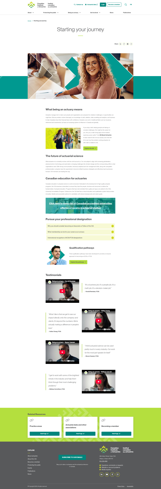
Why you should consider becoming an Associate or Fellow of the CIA (71, 226)
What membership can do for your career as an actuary (66, 232)
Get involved (94, 12)
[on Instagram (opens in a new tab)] (131, 43)
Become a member (114, 4)
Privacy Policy (120, 486)
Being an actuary (73, 12)
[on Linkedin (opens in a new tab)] (120, 43)
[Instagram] (118, 474)
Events (30, 468)
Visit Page (43, 433)
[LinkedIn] (101, 474)
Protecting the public (49, 12)
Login (103, 4)
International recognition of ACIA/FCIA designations (65, 238)
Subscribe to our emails (72, 457)
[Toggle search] (126, 4)
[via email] (127, 43)
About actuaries (33, 456)
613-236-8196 (103, 461)
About (29, 12)
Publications (127, 12)
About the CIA (32, 459)
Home (29, 21)
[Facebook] (112, 474)
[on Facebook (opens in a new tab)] (124, 43)
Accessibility (130, 486)
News (111, 12)
